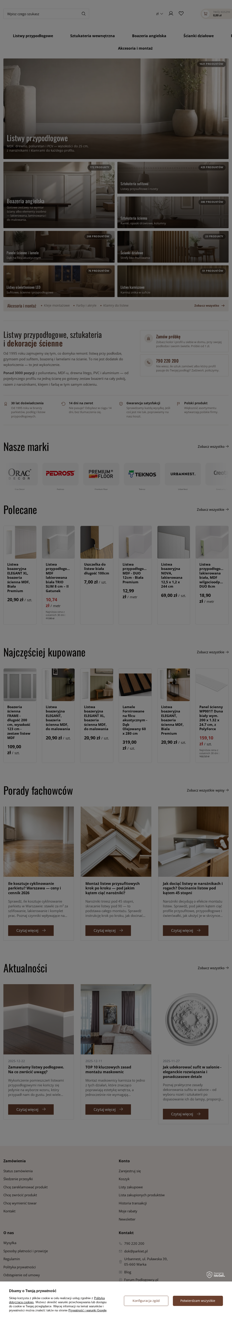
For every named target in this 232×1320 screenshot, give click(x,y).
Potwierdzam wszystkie (197, 1300)
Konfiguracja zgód (146, 1300)
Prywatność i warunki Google (87, 1310)
